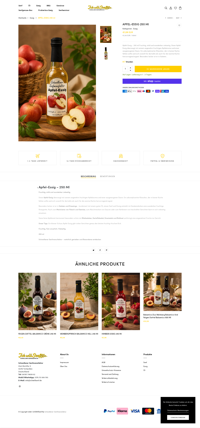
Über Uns (63, 366)
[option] (57, 83)
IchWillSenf (37, 412)
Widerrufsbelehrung (109, 378)
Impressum (64, 362)
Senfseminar (64, 10)
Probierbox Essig (45, 10)
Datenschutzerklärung (110, 366)
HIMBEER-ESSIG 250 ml (112, 334)
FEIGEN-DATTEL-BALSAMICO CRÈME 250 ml (37, 334)
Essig (38, 5)
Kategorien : (128, 28)
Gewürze (60, 5)
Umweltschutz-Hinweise (111, 370)
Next (178, 18)
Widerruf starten (108, 382)
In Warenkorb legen (158, 69)
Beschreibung (88, 177)
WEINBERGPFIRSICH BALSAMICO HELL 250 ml (79, 334)
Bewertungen (107, 177)
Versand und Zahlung (110, 374)
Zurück (170, 18)
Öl (29, 5)
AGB (103, 362)
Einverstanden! (178, 417)
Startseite (22, 18)
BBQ (48, 5)
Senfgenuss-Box (25, 10)
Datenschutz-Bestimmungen (178, 410)
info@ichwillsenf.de (33, 380)
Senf (20, 5)
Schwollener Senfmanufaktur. (56, 412)
